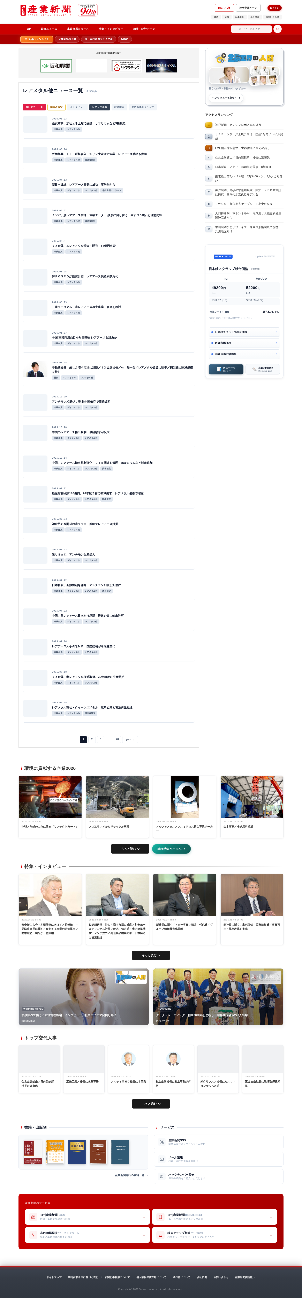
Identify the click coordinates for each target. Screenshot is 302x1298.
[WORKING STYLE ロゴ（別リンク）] (131, 977)
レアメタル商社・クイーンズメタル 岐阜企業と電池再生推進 (92, 707)
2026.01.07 (59, 333)
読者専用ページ (248, 7)
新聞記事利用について (117, 1277)
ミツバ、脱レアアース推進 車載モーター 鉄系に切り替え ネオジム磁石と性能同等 (107, 215)
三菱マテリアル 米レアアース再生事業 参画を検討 (86, 307)
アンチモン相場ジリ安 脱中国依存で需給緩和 (81, 401)
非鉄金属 (58, 129)
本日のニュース (34, 107)
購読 (216, 17)
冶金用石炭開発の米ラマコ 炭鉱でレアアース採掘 (85, 524)
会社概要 (202, 1277)
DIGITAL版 (224, 7)
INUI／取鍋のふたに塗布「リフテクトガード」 (50, 826)
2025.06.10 (59, 672)
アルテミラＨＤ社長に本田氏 (128, 1081)
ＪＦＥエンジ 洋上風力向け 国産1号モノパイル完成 (249, 136)
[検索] (277, 29)
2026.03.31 (59, 210)
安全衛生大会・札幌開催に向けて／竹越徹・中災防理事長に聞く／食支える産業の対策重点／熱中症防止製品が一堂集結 (50, 929)
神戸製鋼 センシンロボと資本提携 (238, 124)
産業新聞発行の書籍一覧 (129, 1175)
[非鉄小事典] (77, 1152)
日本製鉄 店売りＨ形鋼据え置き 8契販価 (243, 167)
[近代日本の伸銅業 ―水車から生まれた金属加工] (33, 1152)
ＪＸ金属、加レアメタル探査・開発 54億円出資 (84, 245)
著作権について (182, 1277)
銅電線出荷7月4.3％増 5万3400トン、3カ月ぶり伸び (248, 178)
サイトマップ (54, 1277)
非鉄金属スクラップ (143, 107)
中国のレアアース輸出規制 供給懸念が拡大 (81, 432)
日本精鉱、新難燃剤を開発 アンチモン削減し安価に (86, 585)
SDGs (124, 39)
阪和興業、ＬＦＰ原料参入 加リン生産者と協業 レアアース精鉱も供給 (99, 154)
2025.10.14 (59, 458)
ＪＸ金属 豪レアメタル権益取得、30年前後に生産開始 (88, 676)
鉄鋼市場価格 (223, 342)
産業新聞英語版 (244, 1277)
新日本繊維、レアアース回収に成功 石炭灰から (83, 184)
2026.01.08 (59, 362)
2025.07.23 (59, 519)
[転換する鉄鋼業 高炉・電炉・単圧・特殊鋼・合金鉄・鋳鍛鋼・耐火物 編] (98, 1152)
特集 (56, 377)
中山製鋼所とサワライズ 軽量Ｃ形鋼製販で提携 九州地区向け (248, 229)
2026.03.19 (59, 302)
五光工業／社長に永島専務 (82, 1081)
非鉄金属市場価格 (225, 354)
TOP (28, 28)
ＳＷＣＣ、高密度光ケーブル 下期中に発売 (244, 203)
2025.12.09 (59, 396)
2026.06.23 (59, 118)
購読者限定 (56, 107)
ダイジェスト (73, 190)
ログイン (274, 8)
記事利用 (239, 17)
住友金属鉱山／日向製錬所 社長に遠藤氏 (242, 157)
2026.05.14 (59, 149)
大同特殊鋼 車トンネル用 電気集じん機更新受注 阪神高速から (249, 215)
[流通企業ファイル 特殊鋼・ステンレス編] (55, 1152)
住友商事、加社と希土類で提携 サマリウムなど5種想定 (89, 123)
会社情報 (254, 17)
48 (117, 739)
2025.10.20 (59, 427)
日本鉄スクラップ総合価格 (231, 332)
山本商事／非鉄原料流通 (238, 826)
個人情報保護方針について (151, 1277)
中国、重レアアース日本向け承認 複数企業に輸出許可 (88, 615)
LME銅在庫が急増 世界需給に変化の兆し (242, 148)
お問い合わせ (272, 17)
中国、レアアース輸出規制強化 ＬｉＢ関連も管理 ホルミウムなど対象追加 (102, 462)
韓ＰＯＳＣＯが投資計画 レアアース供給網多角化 (85, 276)
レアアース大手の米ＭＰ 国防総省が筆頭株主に (83, 646)
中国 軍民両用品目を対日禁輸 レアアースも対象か (84, 337)
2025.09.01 (59, 488)
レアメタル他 (99, 107)
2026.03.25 (59, 271)
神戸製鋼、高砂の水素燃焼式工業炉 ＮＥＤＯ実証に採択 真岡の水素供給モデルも (248, 192)
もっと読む (128, 848)
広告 (227, 17)
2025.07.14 (59, 641)
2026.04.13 (59, 180)
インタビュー (77, 107)
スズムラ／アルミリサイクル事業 (109, 826)
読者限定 (119, 107)
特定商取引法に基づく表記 (83, 1277)
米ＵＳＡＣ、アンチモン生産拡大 (73, 554)
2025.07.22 (59, 580)
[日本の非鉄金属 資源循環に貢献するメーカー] (120, 1152)
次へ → (130, 739)
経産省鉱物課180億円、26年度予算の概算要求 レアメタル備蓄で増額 (98, 493)
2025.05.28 (59, 702)
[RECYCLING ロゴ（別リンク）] (265, 977)
